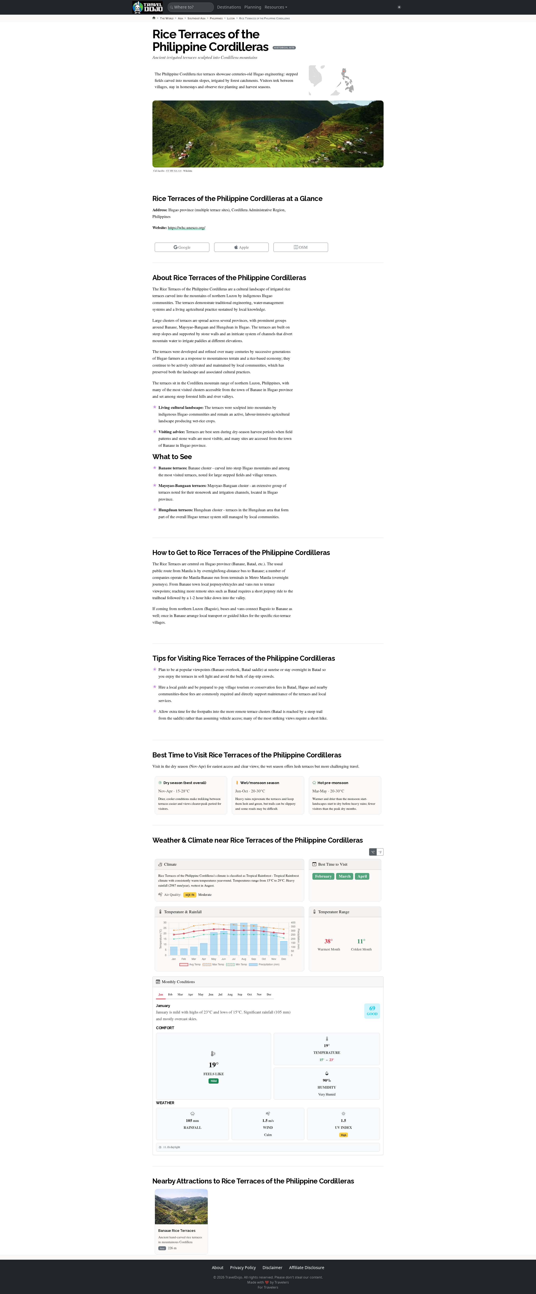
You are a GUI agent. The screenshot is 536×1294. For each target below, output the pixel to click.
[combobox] (190, 7)
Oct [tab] (249, 994)
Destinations (229, 7)
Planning (252, 7)
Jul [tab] (220, 994)
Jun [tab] (211, 994)
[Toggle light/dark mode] (399, 7)
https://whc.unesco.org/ (186, 227)
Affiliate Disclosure (306, 1267)
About (217, 1267)
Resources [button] (274, 7)
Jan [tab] (160, 994)
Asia (180, 18)
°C (373, 852)
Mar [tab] (180, 994)
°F (380, 852)
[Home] (153, 17)
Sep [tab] (240, 994)
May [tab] (201, 994)
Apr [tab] (190, 994)
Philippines (216, 18)
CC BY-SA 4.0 (173, 170)
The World (166, 18)
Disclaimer (272, 1267)
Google (184, 247)
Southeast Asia (196, 18)
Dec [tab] (269, 994)
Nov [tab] (259, 994)
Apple (244, 247)
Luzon (231, 18)
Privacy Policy (243, 1267)
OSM (303, 247)
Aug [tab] (230, 994)
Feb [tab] (170, 994)
